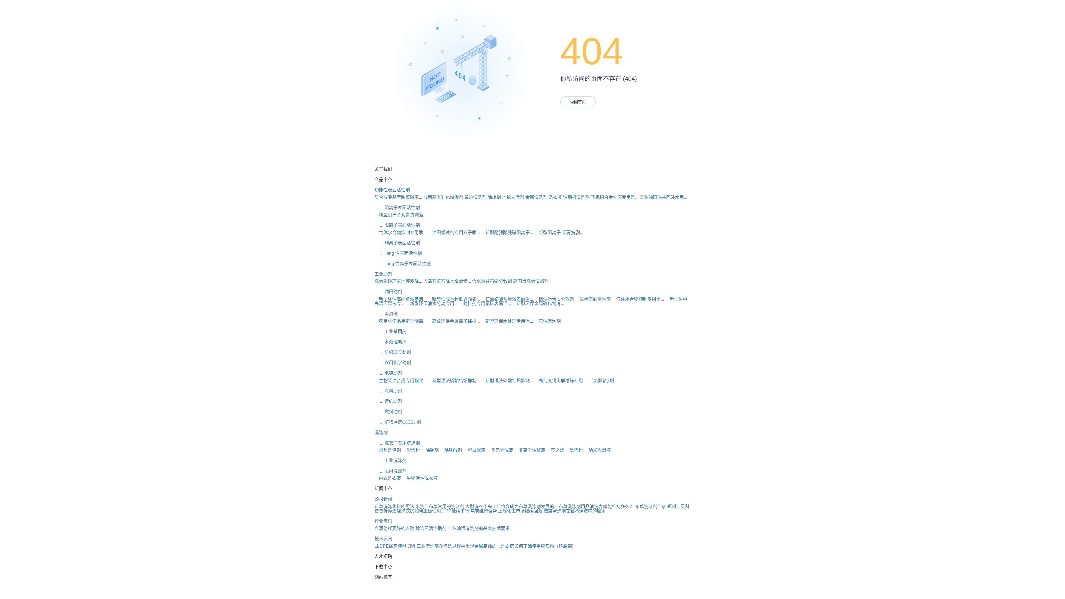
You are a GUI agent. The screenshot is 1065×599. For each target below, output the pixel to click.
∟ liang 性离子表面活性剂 (402, 263)
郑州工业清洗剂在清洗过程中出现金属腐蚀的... (454, 546)
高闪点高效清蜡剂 (531, 281)
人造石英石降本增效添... (447, 281)
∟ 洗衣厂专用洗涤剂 (397, 443)
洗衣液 (555, 197)
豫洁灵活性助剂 (431, 528)
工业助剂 (383, 274)
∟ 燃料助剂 (388, 411)
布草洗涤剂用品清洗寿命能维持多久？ (596, 506)
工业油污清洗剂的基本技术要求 (479, 528)
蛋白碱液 (474, 450)
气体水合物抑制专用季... (400, 232)
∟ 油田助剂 (388, 291)
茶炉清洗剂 (475, 197)
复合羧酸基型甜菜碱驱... (398, 197)
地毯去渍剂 (513, 197)
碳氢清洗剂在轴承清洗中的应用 (575, 511)
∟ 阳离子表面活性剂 (397, 225)
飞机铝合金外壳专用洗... (614, 197)
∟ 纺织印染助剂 (392, 352)
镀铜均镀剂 (600, 380)
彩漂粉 (411, 450)
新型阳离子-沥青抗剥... (558, 232)
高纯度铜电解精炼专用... (560, 380)
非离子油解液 (529, 450)
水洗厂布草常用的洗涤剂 (439, 506)
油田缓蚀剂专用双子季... (454, 232)
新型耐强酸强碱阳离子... (507, 232)
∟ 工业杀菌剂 (390, 331)
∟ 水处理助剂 (390, 341)
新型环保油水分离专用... (431, 303)
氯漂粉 (574, 450)
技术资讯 (383, 538)
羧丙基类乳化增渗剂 (443, 197)
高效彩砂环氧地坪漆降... (398, 281)
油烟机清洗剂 (576, 197)
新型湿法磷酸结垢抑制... (454, 380)
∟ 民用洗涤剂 (390, 471)
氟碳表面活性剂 (593, 299)
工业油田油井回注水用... (663, 197)
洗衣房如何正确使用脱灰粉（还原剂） (538, 546)
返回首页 (578, 102)
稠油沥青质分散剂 (554, 299)
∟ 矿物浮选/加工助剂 (397, 422)
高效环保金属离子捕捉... (454, 321)
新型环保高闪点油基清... (400, 299)
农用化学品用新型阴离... (400, 321)
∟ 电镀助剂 (388, 373)
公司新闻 (383, 499)
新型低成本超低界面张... (454, 299)
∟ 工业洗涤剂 (390, 460)
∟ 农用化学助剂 (392, 362)
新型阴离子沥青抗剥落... (400, 214)
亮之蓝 (555, 450)
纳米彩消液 (597, 450)
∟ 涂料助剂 (388, 391)
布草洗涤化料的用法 (394, 506)
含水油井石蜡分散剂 (492, 281)
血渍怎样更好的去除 (394, 528)
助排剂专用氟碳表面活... (485, 303)
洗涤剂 (381, 432)
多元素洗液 (499, 450)
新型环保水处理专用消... (507, 321)
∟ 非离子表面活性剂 (397, 242)
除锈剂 (430, 450)
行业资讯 (383, 521)
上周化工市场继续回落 (520, 511)
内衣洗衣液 (387, 478)
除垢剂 (494, 197)
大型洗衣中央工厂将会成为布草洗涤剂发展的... (511, 506)
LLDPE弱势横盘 (390, 546)
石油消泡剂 (547, 321)
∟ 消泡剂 (386, 313)
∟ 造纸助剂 (388, 401)
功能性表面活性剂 (392, 189)
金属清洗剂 (536, 197)
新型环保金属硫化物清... (538, 303)
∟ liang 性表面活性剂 (398, 253)
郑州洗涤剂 (387, 450)
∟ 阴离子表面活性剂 (397, 207)
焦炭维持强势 (483, 511)
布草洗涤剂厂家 (650, 506)
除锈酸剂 (451, 450)
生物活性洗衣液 (420, 478)
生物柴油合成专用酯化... (400, 380)
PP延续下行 (457, 511)
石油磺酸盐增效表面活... (507, 299)
